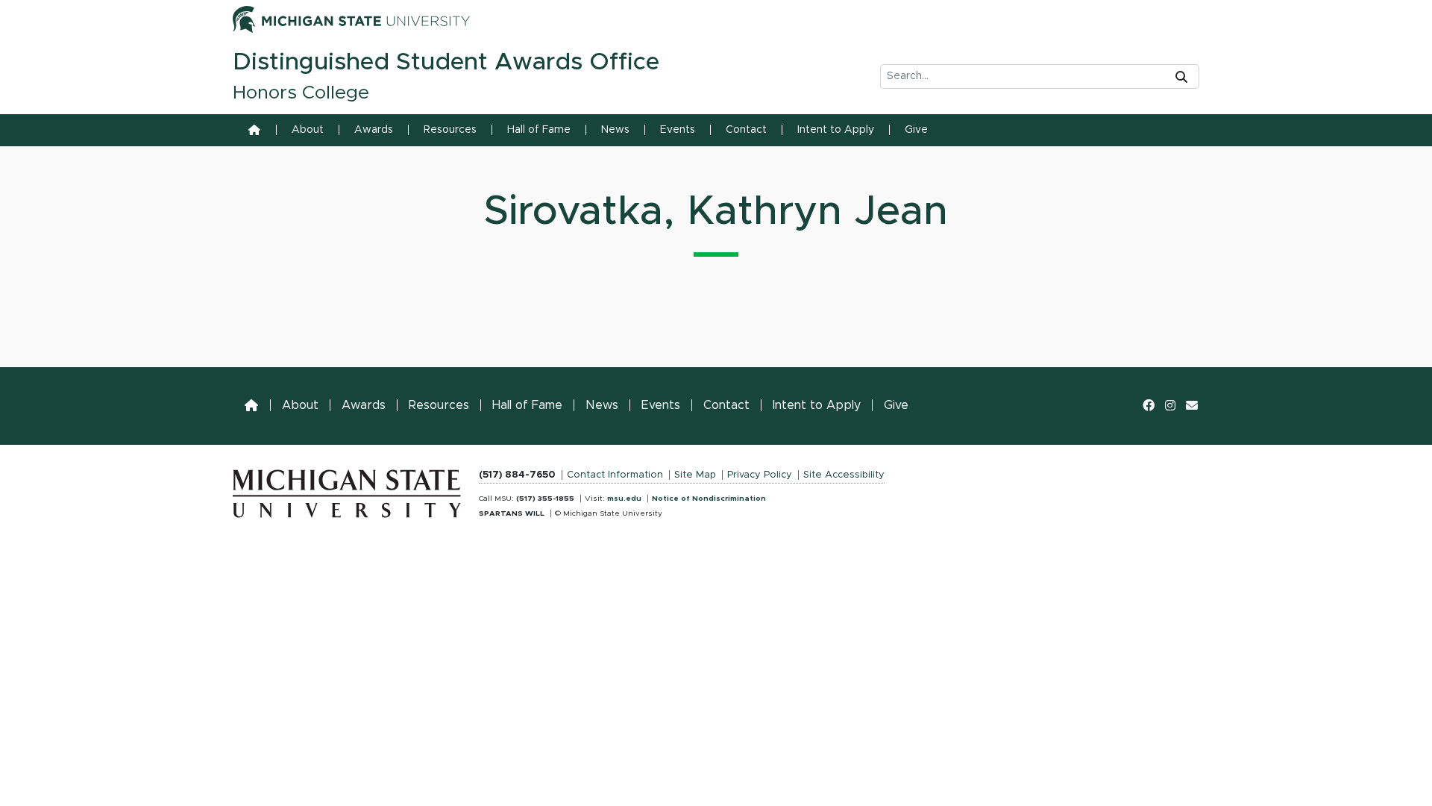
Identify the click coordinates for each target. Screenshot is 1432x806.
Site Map (695, 475)
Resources (450, 130)
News (615, 130)
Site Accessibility (844, 475)
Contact (746, 130)
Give (916, 130)
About (308, 130)
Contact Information (615, 475)
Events (677, 130)
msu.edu (624, 498)
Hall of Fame (539, 130)
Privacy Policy (759, 475)
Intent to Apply (835, 130)
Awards (373, 130)
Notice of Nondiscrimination (709, 498)
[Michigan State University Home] (347, 490)
